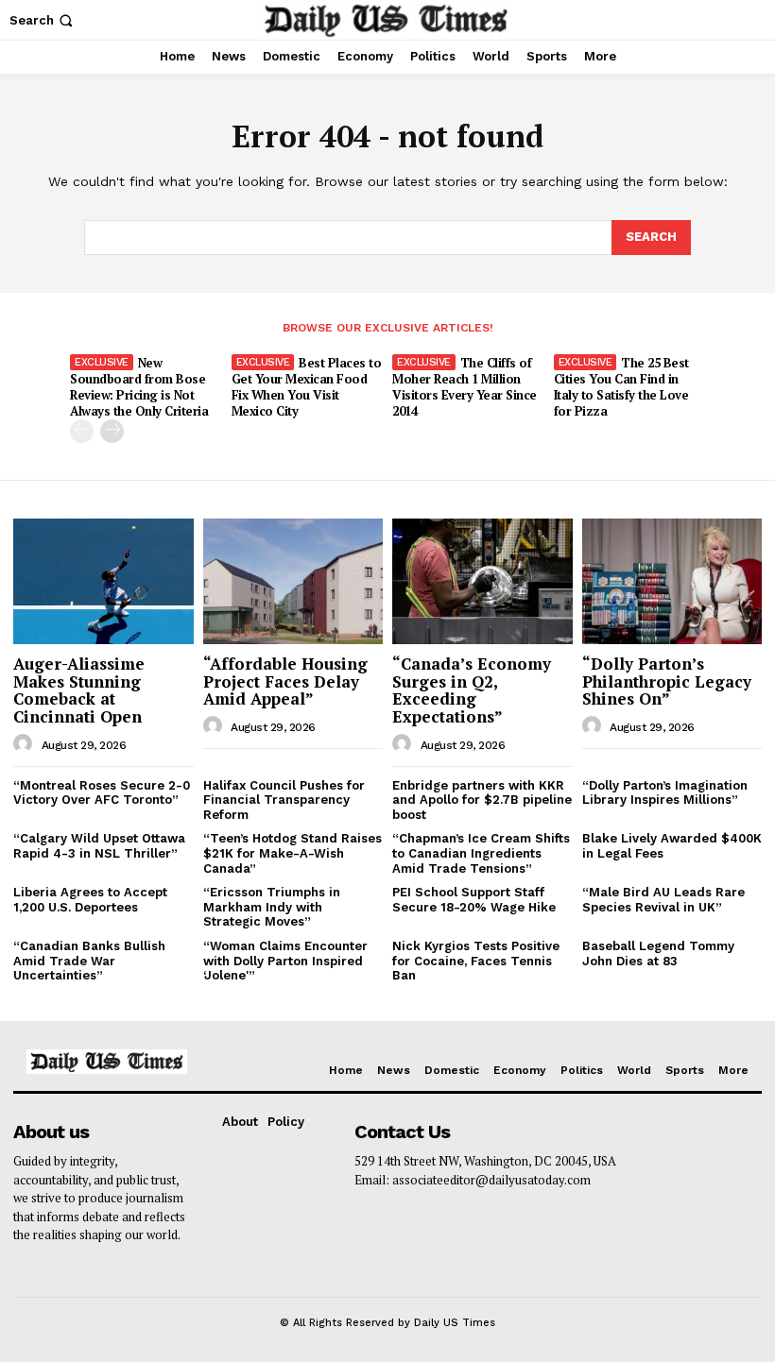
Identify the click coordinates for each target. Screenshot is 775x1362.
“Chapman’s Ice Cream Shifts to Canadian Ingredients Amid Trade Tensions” (481, 853)
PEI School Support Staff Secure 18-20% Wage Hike (474, 899)
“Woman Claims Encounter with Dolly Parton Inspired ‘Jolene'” (285, 960)
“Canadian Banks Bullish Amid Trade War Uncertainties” (89, 960)
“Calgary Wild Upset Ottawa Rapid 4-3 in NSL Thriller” (99, 845)
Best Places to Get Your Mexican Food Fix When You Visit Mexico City (307, 386)
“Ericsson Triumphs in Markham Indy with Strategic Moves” (271, 906)
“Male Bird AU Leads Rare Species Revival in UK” (663, 899)
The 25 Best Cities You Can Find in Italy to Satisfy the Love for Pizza (621, 386)
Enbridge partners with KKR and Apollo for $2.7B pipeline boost (482, 800)
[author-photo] (25, 744)
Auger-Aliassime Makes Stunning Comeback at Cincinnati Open (79, 690)
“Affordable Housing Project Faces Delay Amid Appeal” (285, 681)
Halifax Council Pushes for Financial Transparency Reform (284, 800)
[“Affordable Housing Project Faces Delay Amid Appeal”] (293, 581)
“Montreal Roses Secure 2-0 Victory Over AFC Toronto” (101, 793)
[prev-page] (82, 431)
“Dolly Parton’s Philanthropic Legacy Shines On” (666, 681)
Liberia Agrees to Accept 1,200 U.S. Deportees (90, 899)
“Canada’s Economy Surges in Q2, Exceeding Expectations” (471, 690)
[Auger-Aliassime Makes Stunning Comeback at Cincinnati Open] (103, 581)
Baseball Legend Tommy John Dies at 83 (658, 953)
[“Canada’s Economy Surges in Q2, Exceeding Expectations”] (482, 581)
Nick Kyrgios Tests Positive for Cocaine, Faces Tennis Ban (476, 960)
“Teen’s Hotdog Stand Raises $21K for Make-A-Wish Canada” (292, 853)
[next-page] (112, 431)
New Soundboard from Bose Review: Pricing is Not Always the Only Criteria (139, 386)
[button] (43, 20)
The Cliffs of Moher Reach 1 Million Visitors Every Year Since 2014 (464, 386)
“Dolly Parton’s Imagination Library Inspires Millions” (665, 793)
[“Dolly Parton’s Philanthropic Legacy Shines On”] (672, 581)
